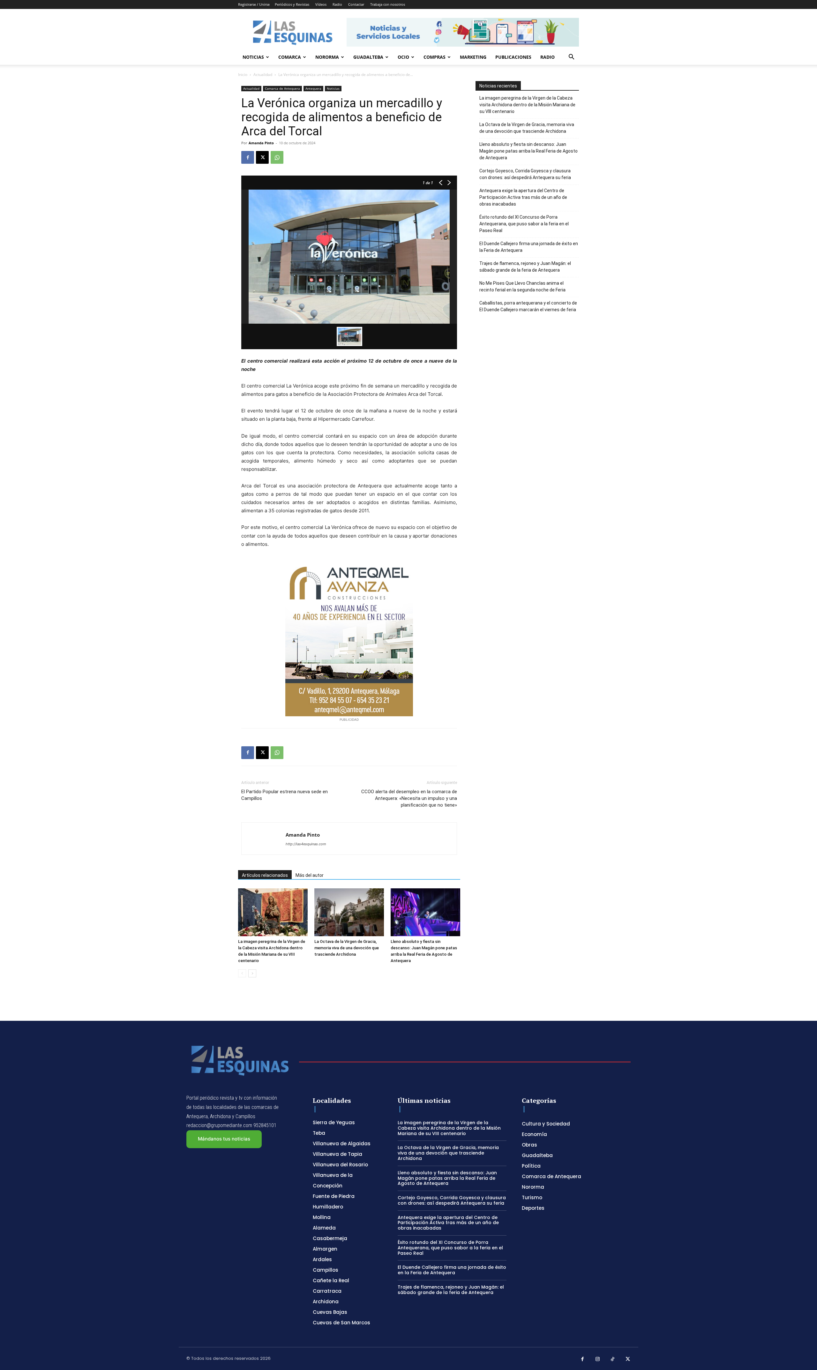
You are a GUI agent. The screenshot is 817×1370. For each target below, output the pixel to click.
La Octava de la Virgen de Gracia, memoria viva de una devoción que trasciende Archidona (346, 948)
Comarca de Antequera (282, 88)
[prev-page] (242, 973)
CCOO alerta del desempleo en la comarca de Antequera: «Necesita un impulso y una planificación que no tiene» (409, 798)
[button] (571, 58)
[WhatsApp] (277, 157)
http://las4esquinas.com (306, 844)
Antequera (313, 88)
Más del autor (310, 875)
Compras (434, 57)
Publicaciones (513, 57)
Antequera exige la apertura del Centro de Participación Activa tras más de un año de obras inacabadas (523, 197)
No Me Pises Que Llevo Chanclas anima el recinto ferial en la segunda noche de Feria (522, 286)
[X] (262, 157)
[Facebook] (247, 157)
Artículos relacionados (265, 875)
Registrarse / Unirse (254, 4)
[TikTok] (613, 1359)
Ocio (403, 57)
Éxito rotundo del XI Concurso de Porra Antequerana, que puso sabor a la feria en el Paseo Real (524, 224)
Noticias (253, 57)
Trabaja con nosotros (387, 4)
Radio (337, 4)
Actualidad (262, 74)
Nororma (327, 57)
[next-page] (252, 973)
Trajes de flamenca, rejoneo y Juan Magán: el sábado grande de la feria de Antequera (525, 267)
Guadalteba (368, 57)
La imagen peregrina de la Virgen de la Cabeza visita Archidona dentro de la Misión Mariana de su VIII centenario (527, 104)
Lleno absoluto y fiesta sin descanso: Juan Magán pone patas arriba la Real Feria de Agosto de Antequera (528, 151)
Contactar (356, 4)
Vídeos (320, 4)
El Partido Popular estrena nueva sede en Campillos (284, 795)
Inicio (242, 74)
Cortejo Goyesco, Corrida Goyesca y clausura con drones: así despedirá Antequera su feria (525, 174)
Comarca (289, 57)
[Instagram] (598, 1359)
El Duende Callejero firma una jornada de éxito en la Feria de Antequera (528, 247)
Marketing (473, 57)
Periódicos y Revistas (292, 4)
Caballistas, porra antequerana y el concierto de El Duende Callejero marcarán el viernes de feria (528, 306)
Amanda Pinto (261, 142)
